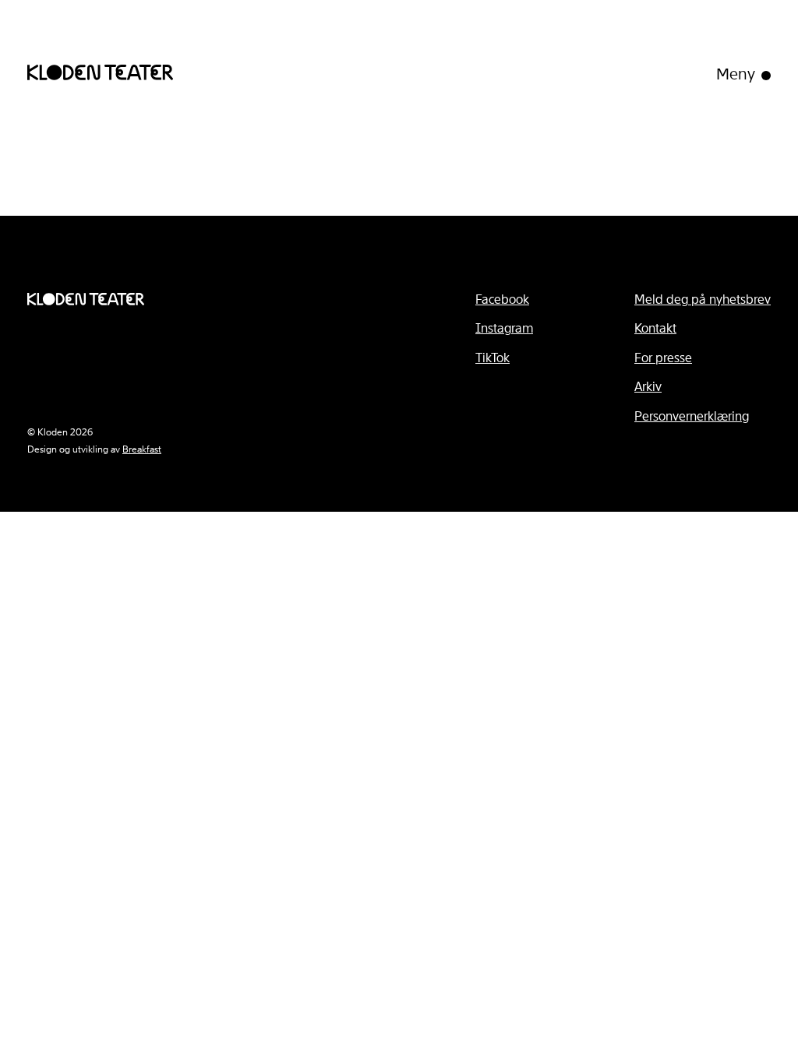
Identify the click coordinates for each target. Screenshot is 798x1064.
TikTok (492, 358)
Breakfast (141, 449)
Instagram (504, 328)
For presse (663, 358)
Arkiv (648, 387)
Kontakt (655, 328)
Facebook (502, 299)
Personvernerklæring (691, 416)
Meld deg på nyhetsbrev (702, 299)
